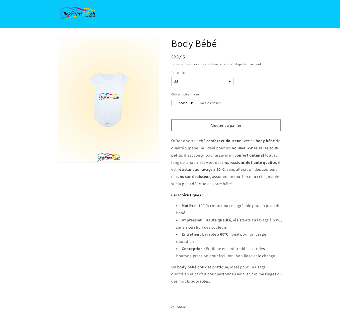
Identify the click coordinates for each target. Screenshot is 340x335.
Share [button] (181, 307)
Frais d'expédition (205, 64)
